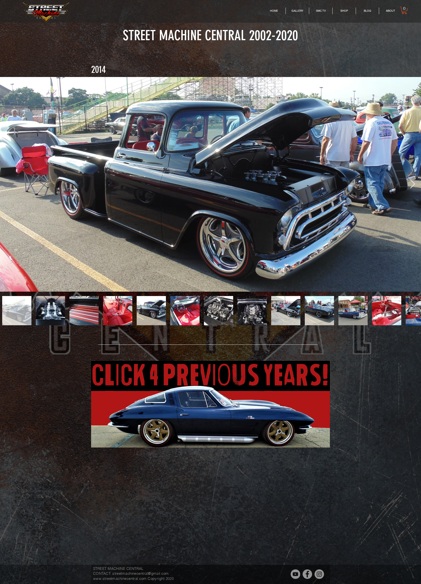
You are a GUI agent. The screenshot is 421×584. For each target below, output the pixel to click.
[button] (404, 10)
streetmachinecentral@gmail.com (140, 573)
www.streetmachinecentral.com (120, 578)
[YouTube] (295, 574)
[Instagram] (319, 574)
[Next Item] (412, 184)
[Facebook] (307, 574)
